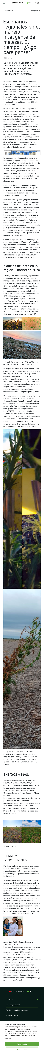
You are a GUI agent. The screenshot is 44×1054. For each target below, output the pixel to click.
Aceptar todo (22, 1044)
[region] (22, 1037)
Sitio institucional (12, 1016)
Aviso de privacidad (13, 1005)
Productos (9, 1000)
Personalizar (22, 1050)
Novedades (9, 10)
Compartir (34, 10)
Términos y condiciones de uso (17, 1010)
